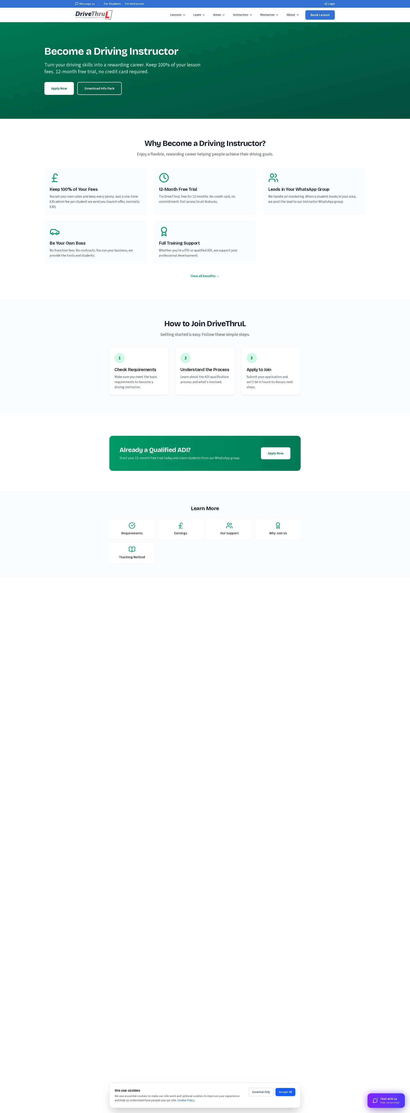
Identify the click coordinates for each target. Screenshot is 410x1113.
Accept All (285, 1092)
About (291, 15)
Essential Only (261, 1092)
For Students (112, 4)
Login (331, 4)
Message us (87, 4)
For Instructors (134, 4)
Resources (267, 15)
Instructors (240, 15)
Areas (217, 15)
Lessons (176, 15)
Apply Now (59, 88)
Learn (197, 15)
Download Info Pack (99, 88)
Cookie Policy (186, 1100)
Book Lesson (320, 15)
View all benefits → (205, 276)
